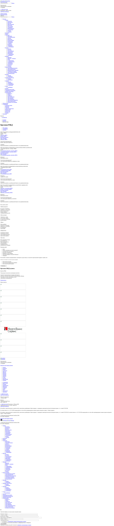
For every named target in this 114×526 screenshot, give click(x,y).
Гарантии (7, 107)
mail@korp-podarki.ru (4, 11)
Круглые (9, 23)
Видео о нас (7, 111)
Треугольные (10, 26)
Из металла (10, 44)
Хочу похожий (3, 138)
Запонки (7, 80)
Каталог (4, 18)
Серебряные (10, 27)
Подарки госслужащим (12, 102)
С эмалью (10, 31)
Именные (9, 57)
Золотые (9, 30)
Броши (6, 33)
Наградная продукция (9, 89)
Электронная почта (4, 520)
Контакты (5, 113)
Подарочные (10, 41)
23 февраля (10, 95)
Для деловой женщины (12, 72)
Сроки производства (9, 108)
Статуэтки (7, 34)
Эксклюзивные (11, 50)
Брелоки (7, 74)
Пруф (9, 59)
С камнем (10, 43)
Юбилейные (10, 53)
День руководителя (11, 101)
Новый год (10, 93)
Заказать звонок (3, 13)
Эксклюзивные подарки (12, 68)
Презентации (5, 103)
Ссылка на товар (3, 515)
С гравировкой (11, 46)
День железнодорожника (13, 100)
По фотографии (11, 40)
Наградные (10, 25)
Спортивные (10, 52)
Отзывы (6, 112)
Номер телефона (3, 518)
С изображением (11, 61)
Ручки (6, 86)
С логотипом (10, 29)
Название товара (3, 513)
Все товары (5, 127)
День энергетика (11, 96)
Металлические (11, 24)
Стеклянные (10, 42)
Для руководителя (11, 37)
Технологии (7, 110)
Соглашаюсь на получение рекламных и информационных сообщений (16, 522)
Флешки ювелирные (9, 91)
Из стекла (10, 49)
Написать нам (3, 365)
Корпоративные (11, 28)
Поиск (13, 3)
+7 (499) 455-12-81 (4, 9)
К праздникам (8, 92)
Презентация (3, 280)
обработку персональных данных (24, 524)
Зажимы (4, 374)
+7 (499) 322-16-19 (4, 393)
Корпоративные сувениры (13, 70)
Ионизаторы (5, 379)
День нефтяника (11, 98)
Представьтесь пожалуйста (5, 517)
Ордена (6, 88)
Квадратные (10, 22)
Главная (4, 119)
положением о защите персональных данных (17, 521)
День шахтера (10, 97)
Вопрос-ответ (8, 109)
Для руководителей (11, 69)
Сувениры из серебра (12, 71)
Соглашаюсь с (14, 521)
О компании (5, 104)
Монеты (7, 56)
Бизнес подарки (8, 66)
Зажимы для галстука (9, 77)
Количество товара (4, 516)
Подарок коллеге (11, 73)
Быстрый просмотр (4, 137)
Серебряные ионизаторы (10, 90)
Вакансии (7, 106)
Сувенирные (10, 63)
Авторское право (8, 105)
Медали (6, 47)
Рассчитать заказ (3, 2)
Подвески (7, 32)
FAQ (4, 389)
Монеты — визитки (12, 58)
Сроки (4, 388)
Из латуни (10, 21)
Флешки (4, 380)
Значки (6, 20)
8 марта (9, 94)
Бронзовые (10, 36)
